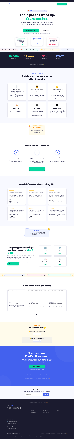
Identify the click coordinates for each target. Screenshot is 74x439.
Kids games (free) (34, 412)
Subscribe (46, 394)
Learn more (23, 263)
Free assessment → (61, 3)
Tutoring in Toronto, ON (11, 423)
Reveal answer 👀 (37, 333)
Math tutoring (45, 407)
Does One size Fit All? (14, 303)
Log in (54, 3)
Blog (44, 3)
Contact (48, 3)
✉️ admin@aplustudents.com (12, 421)
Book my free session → (31, 30)
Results (18, 3)
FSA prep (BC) (45, 410)
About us (57, 407)
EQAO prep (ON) (46, 412)
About (40, 3)
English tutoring (46, 408)
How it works (24, 3)
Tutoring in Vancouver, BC (11, 428)
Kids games (35, 3)
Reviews (29, 3)
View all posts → (37, 314)
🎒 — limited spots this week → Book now (37, 1)
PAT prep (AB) (45, 414)
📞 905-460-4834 (45, 30)
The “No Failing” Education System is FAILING (35, 304)
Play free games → (13, 263)
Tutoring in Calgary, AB (11, 425)
